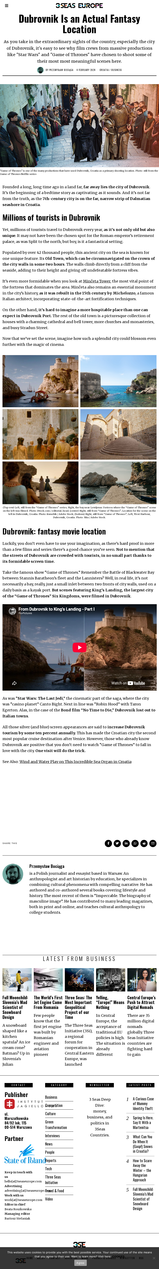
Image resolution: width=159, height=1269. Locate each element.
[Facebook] (108, 843)
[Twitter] (117, 843)
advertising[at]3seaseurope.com (28, 1190)
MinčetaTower (96, 281)
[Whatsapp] (135, 843)
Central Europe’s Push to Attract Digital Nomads (141, 1002)
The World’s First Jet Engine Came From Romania (48, 1002)
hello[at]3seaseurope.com (23, 1181)
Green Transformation (56, 1124)
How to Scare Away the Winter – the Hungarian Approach (142, 1170)
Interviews (52, 1135)
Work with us (14, 1195)
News (48, 1144)
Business (116, 70)
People (49, 1152)
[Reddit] (144, 843)
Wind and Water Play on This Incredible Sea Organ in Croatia (75, 761)
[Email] (153, 843)
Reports (50, 1160)
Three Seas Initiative (53, 1179)
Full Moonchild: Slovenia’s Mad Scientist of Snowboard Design (15, 1007)
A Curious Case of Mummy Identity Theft (143, 1103)
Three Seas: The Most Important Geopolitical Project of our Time (78, 1007)
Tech (48, 1168)
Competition (54, 1105)
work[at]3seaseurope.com (23, 1200)
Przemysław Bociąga (61, 70)
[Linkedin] (126, 843)
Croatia (104, 70)
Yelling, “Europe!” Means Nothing (110, 1002)
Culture (50, 1113)
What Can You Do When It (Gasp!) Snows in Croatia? (142, 1144)
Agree (80, 1262)
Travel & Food (54, 1190)
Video (49, 1199)
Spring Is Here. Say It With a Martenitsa (143, 1122)
